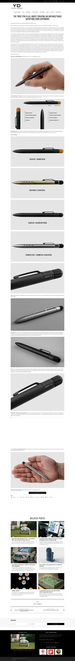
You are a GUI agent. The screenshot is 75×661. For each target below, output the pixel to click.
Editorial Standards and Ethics (44, 639)
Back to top (14, 659)
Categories (18, 1)
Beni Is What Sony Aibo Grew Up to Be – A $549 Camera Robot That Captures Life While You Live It (23, 539)
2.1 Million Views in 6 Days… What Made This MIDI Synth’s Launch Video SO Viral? (49, 591)
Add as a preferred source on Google (38, 492)
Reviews (52, 12)
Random (39, 603)
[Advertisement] (45, 6)
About (12, 1)
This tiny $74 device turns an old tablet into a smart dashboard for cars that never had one (50, 539)
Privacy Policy (51, 639)
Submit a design (25, 1)
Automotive (28, 12)
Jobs (34, 1)
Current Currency (16, 590)
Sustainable (42, 12)
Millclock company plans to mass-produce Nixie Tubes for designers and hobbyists (24, 609)
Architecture (35, 12)
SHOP (31, 1)
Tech (23, 12)
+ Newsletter (58, 12)
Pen (35, 603)
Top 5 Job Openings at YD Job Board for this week (51, 609)
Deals (47, 12)
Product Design (17, 12)
